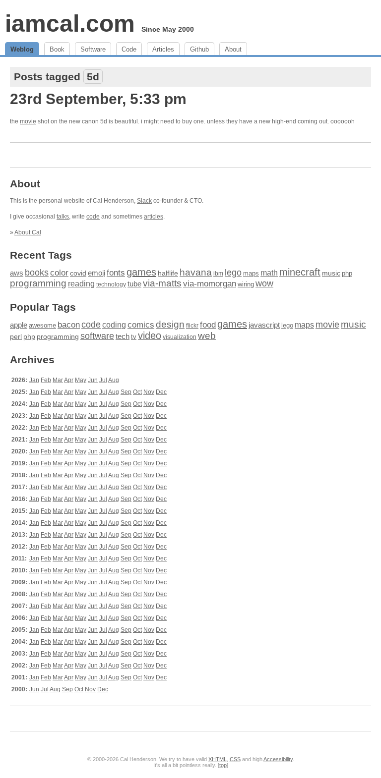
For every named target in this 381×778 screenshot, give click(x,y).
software (97, 336)
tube (134, 283)
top (223, 765)
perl (16, 336)
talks (63, 216)
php (347, 273)
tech (122, 336)
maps (251, 273)
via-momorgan (209, 283)
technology (111, 284)
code (93, 216)
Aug (113, 380)
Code (129, 49)
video (149, 335)
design (170, 324)
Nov (148, 392)
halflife (168, 273)
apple (18, 325)
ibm (218, 273)
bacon (69, 325)
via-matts (162, 283)
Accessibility (278, 759)
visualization (179, 336)
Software (93, 49)
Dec (161, 392)
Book (57, 49)
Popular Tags (43, 307)
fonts (116, 273)
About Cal (27, 232)
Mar (58, 380)
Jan (34, 380)
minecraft (299, 272)
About (233, 49)
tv (133, 336)
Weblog (22, 49)
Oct (137, 392)
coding (114, 325)
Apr (68, 380)
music (331, 273)
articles (153, 216)
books (37, 272)
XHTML (217, 759)
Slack (144, 200)
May (80, 380)
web (207, 336)
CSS (235, 759)
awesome (42, 325)
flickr (192, 325)
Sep (126, 392)
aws (16, 273)
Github (199, 49)
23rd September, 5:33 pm (98, 99)
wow (264, 283)
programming (38, 283)
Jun (93, 380)
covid (78, 273)
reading (81, 283)
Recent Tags (41, 255)
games (141, 272)
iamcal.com (70, 23)
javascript (264, 325)
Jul (103, 380)
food (208, 325)
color (59, 273)
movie (28, 121)
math (269, 272)
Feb (46, 380)
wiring (246, 284)
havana (196, 272)
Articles (163, 49)
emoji (96, 273)
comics (140, 325)
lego (233, 273)
